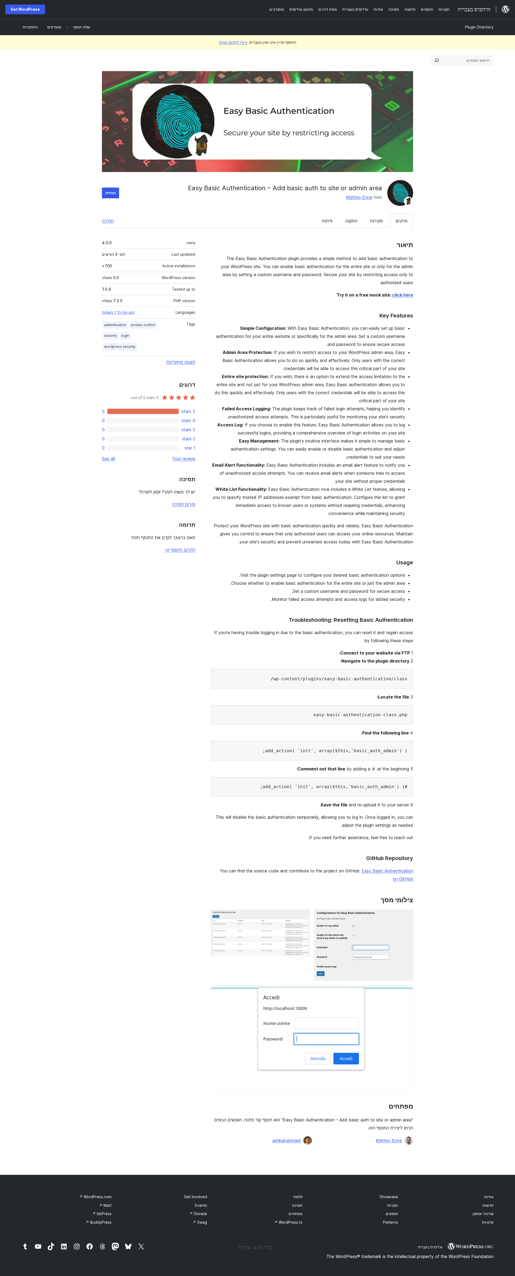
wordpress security (119, 347)
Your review (183, 458)
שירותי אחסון (483, 1213)
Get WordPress (25, 9)
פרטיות (488, 1222)
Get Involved (195, 1196)
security (110, 336)
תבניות (392, 1205)
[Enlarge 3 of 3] (406, 992)
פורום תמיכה (183, 504)
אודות (489, 1196)
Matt (105, 1205)
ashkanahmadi (286, 1140)
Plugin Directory (479, 27)
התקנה (351, 221)
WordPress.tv (288, 1222)
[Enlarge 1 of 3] (406, 916)
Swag (200, 1222)
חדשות (488, 1205)
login (125, 336)
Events (201, 1205)
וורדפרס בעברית (430, 1247)
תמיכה (108, 221)
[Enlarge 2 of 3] (302, 916)
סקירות (376, 221)
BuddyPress (99, 1222)
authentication (115, 325)
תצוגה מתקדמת (180, 362)
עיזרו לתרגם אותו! (233, 42)
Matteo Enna (359, 197)
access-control (143, 325)
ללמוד (298, 1196)
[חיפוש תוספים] (436, 60)
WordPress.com (95, 1196)
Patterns (390, 1222)
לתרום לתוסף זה (180, 550)
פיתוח (327, 221)
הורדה (110, 193)
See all (108, 458)
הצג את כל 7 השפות (118, 312)
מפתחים (296, 1213)
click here (402, 295)
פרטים (401, 221)
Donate (198, 1213)
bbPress (102, 1213)
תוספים (392, 1213)
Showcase (389, 1196)
